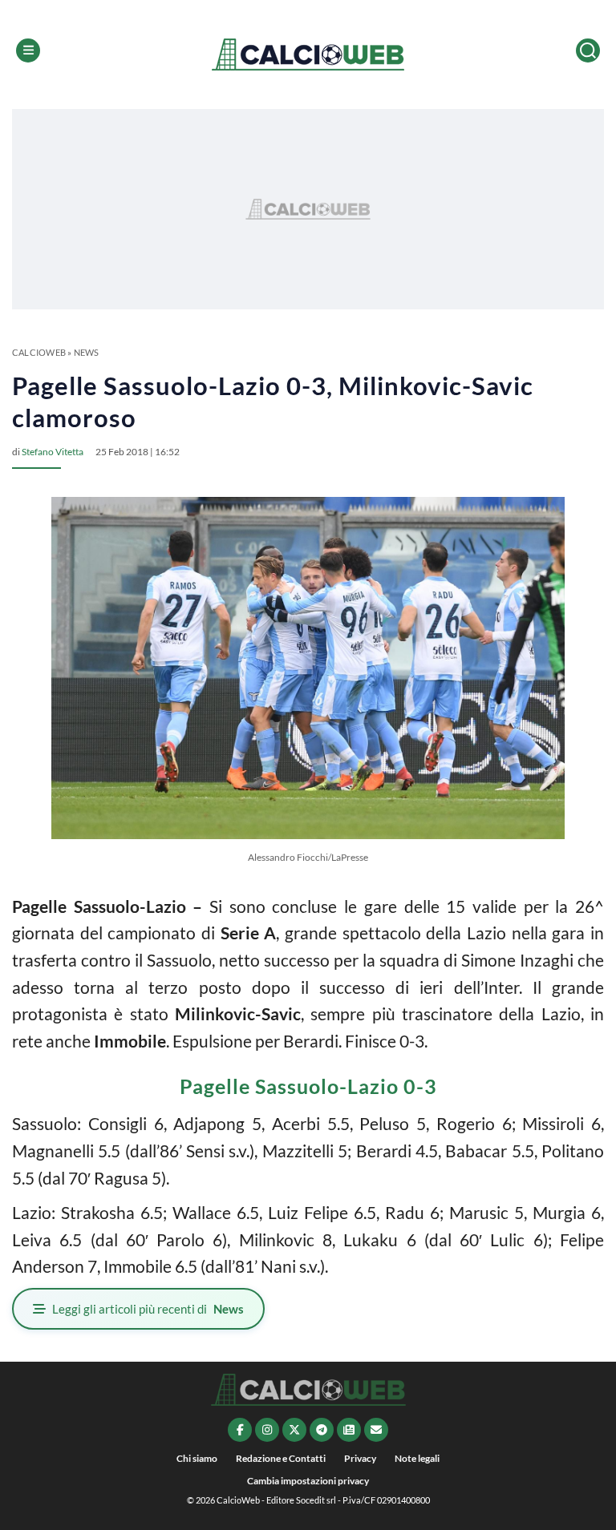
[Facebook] (240, 1430)
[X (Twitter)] (294, 1430)
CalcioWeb (39, 352)
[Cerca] (588, 50)
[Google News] (349, 1430)
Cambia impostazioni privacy (308, 1481)
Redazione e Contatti (281, 1458)
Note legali (417, 1458)
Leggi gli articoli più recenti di (148, 1309)
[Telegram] (322, 1430)
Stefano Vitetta (52, 452)
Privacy (360, 1458)
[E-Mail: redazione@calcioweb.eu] (376, 1430)
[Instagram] (267, 1430)
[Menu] (28, 50)
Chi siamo (196, 1458)
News (86, 352)
